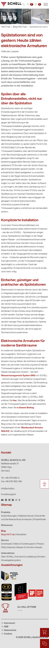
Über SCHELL (7, 557)
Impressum (9, 623)
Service (5, 540)
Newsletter (21, 535)
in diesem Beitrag (25, 408)
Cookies (8, 634)
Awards (38, 547)
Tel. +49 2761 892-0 (10, 478)
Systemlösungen (9, 516)
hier (15, 401)
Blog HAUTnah (20, 27)
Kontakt (41, 557)
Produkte (5, 512)
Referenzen (7, 525)
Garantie (11, 547)
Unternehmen (8, 553)
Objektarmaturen (26, 516)
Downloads (6, 544)
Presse (40, 544)
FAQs (3, 547)
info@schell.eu (8, 489)
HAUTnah (5, 27)
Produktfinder (39, 519)
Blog (3, 531)
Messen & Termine (25, 547)
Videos (16, 544)
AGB (6, 627)
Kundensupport (8, 494)
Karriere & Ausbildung (25, 557)
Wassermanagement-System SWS (18, 376)
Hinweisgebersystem (11, 560)
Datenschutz (10, 630)
